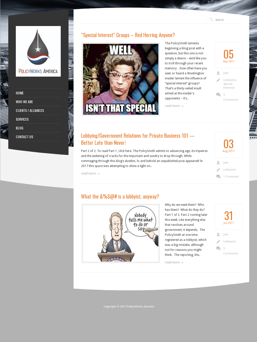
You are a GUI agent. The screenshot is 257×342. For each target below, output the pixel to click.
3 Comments (230, 251)
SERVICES (22, 119)
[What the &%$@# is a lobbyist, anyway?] (120, 233)
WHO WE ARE (24, 101)
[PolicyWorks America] (38, 75)
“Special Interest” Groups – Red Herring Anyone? (128, 35)
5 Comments (230, 97)
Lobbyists (229, 80)
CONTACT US (24, 136)
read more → (90, 173)
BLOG (19, 128)
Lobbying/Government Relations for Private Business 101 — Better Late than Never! (138, 139)
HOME (20, 93)
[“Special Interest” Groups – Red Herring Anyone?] (120, 79)
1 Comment (231, 176)
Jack (225, 73)
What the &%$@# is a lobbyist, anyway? (120, 196)
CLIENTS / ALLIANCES (30, 110)
